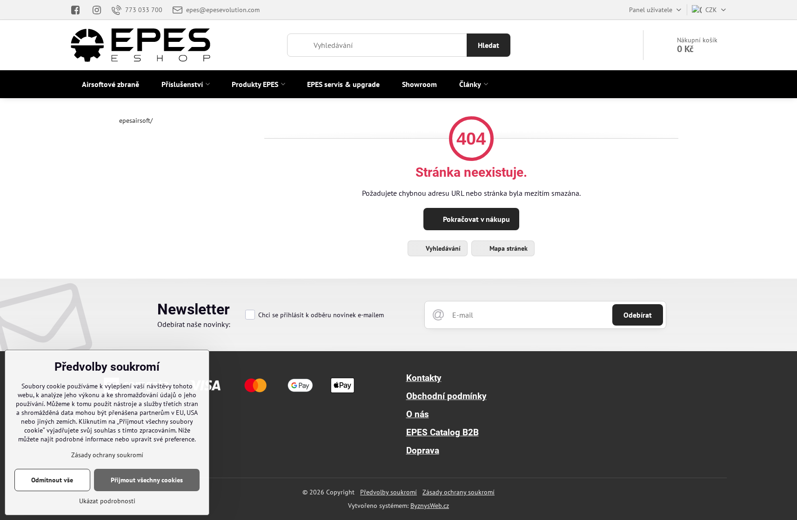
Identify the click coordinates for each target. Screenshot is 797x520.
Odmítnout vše (52, 480)
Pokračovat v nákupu (475, 219)
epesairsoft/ (136, 120)
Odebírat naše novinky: (193, 324)
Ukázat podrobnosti (107, 501)
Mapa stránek (508, 248)
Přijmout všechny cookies (147, 480)
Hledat (488, 45)
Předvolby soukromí (388, 492)
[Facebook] (78, 10)
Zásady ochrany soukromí (458, 492)
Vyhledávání (442, 248)
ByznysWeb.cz (429, 505)
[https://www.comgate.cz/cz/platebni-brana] (230, 396)
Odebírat (637, 315)
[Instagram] (96, 10)
